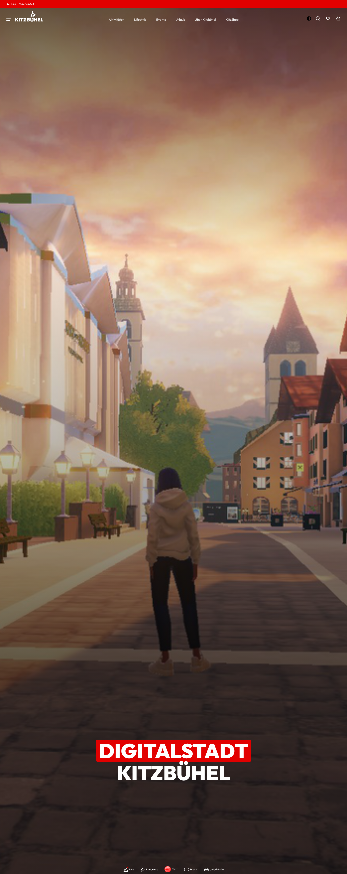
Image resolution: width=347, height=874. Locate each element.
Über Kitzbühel (205, 19)
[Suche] (318, 18)
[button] (9, 18)
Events (161, 19)
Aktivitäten (117, 19)
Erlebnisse (152, 869)
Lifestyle (140, 19)
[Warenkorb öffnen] (338, 18)
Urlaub (180, 19)
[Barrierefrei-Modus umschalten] (309, 18)
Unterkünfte (217, 869)
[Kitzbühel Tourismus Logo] (29, 16)
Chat (175, 869)
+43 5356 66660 (22, 4)
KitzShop (232, 19)
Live (131, 869)
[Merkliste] (328, 18)
